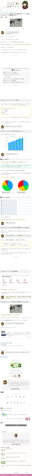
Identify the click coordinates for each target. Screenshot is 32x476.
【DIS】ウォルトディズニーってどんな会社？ (10, 72)
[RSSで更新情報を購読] (18, 389)
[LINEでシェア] (25, 282)
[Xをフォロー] (13, 389)
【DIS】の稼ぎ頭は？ (7, 75)
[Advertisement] (16, 61)
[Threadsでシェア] (18, 282)
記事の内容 (16, 70)
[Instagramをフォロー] (14, 389)
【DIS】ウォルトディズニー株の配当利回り (10, 80)
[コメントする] (24, 397)
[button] (23, 29)
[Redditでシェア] (20, 282)
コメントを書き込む (16, 425)
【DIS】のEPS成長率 (7, 77)
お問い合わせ (26, 472)
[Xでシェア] (9, 29)
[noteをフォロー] (16, 389)
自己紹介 (16, 472)
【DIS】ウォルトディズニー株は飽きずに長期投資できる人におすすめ (14, 82)
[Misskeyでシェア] (14, 282)
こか (8, 380)
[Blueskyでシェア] (11, 282)
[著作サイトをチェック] (11, 389)
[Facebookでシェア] (14, 29)
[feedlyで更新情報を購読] (17, 389)
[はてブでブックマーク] (18, 29)
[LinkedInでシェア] (16, 284)
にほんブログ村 (3, 344)
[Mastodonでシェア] (9, 282)
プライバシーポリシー (16, 473)
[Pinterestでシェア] (10, 284)
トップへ (5, 472)
